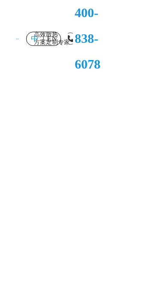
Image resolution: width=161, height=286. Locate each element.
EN (52, 38)
